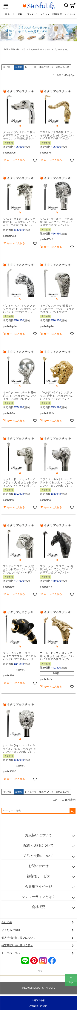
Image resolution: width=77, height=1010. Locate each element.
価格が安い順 (46, 67)
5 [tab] (39, 45)
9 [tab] (49, 45)
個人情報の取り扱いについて (18, 937)
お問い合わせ (38, 866)
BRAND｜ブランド (20, 49)
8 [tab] (46, 45)
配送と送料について (38, 845)
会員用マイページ (38, 886)
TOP (6, 49)
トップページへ (10, 953)
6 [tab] (41, 45)
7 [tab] (44, 45)
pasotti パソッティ (42, 49)
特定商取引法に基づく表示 (17, 945)
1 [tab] (28, 45)
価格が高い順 (62, 67)
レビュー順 (30, 67)
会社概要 (38, 907)
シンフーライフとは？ (38, 897)
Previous (4, 35)
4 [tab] (36, 45)
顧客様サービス (38, 876)
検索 (66, 5)
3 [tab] (33, 45)
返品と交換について (38, 856)
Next (72, 35)
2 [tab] (31, 45)
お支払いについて (38, 835)
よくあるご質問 (10, 929)
